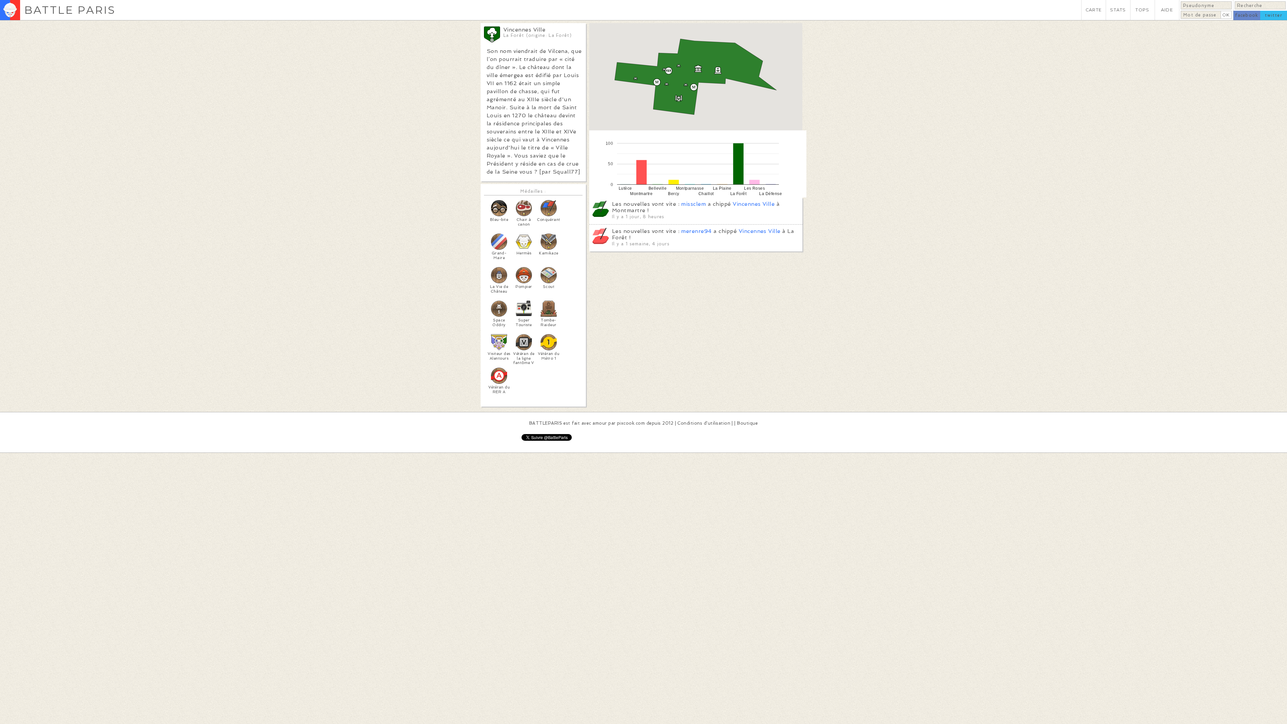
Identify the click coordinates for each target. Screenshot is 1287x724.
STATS (1118, 9)
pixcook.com (631, 423)
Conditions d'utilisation (703, 423)
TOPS (1142, 9)
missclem (693, 204)
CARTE (1094, 9)
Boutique (747, 423)
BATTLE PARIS (70, 9)
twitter (1273, 15)
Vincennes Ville (754, 204)
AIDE (1167, 9)
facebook (1246, 15)
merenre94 (696, 231)
